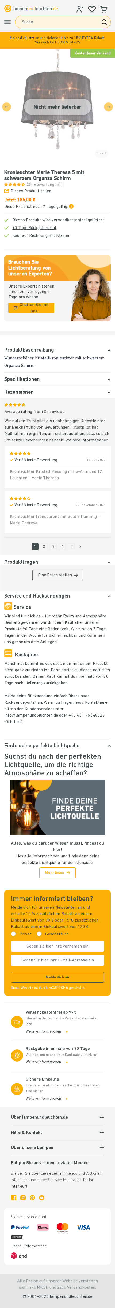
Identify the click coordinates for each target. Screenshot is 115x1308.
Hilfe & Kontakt (26, 1132)
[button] (57, 40)
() (43, 185)
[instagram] (23, 1197)
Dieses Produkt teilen (31, 191)
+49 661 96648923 (86, 715)
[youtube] (41, 1197)
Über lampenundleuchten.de (39, 1117)
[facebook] (13, 1197)
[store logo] (31, 8)
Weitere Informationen (87, 440)
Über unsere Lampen (32, 1147)
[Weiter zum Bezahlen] (80, 546)
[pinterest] (32, 1197)
